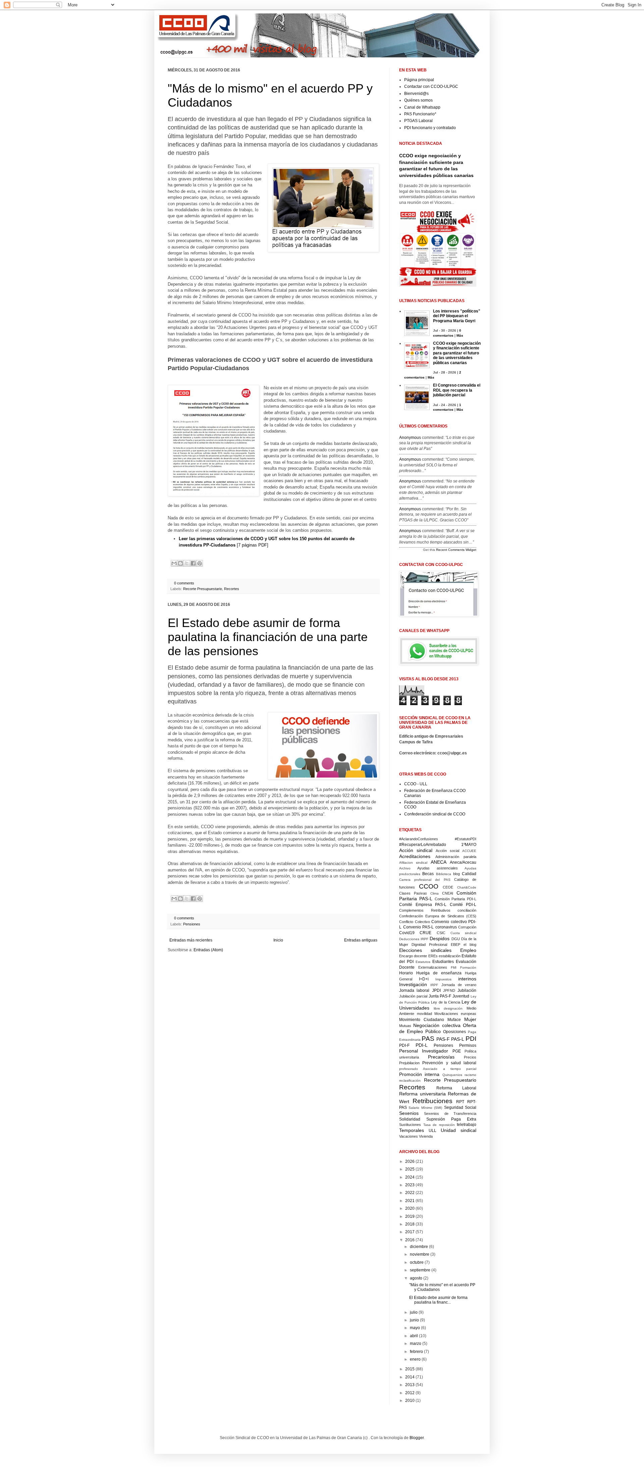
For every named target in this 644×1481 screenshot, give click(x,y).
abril (414, 1335)
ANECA (438, 862)
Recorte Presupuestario (202, 589)
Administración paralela (456, 857)
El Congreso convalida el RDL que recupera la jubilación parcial (456, 390)
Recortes (231, 589)
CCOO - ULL (415, 784)
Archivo (405, 868)
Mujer (470, 1019)
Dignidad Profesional (429, 945)
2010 (410, 1400)
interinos (467, 978)
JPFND (449, 990)
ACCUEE (469, 851)
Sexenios (409, 1113)
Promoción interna (419, 1074)
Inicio (278, 940)
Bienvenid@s (416, 93)
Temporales (411, 1130)
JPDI (436, 990)
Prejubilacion (409, 1063)
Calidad (469, 873)
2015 (410, 1369)
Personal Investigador (423, 1050)
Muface (454, 1019)
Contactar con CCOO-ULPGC (431, 86)
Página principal (419, 79)
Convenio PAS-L (418, 927)
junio (414, 1320)
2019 (410, 1216)
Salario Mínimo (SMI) (425, 1107)
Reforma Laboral (456, 1088)
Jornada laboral (414, 990)
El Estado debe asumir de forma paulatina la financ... (438, 1300)
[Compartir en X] (186, 563)
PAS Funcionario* (420, 114)
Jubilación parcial (413, 996)
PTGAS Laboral (418, 120)
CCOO (428, 886)
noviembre (419, 1254)
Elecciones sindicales (425, 950)
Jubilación (467, 990)
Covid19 (407, 932)
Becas (428, 873)
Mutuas (405, 1026)
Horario (406, 973)
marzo (415, 1343)
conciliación (467, 910)
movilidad (424, 1014)
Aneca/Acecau (463, 862)
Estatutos (423, 962)
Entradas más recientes (190, 940)
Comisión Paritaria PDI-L (456, 899)
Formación (468, 967)
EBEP (455, 945)
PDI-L (422, 1045)
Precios (470, 1057)
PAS (428, 1038)
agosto (416, 1278)
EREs (433, 956)
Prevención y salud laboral (449, 1063)
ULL (432, 1130)
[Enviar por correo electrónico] (174, 563)
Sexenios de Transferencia (450, 1114)
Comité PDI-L (463, 904)
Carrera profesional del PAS (424, 879)
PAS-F (443, 1039)
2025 (410, 1169)
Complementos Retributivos (424, 910)
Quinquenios (452, 1075)
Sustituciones (410, 1125)
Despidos (439, 938)
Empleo (468, 950)
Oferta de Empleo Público (437, 1028)
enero (415, 1359)
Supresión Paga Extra (451, 1119)
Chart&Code (466, 887)
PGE (456, 1051)
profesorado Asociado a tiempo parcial (437, 1069)
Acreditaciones (414, 856)
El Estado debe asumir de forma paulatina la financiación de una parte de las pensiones (268, 637)
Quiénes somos (418, 100)
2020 (410, 1208)
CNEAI (447, 893)
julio (414, 1312)
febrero (416, 1351)
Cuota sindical (463, 933)
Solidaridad (409, 1119)
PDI (471, 1038)
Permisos (467, 1045)
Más (460, 335)
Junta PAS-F (440, 996)
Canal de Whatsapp (422, 107)
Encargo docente (413, 956)
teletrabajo (466, 1124)
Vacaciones (408, 1136)
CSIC (441, 933)
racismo (470, 1075)
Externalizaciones (432, 967)
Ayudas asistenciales (437, 868)
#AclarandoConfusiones (418, 839)
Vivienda (426, 1136)
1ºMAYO (468, 844)
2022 (410, 1192)
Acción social (447, 851)
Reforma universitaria (422, 1093)
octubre (417, 1262)
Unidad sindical (458, 1130)
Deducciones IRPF (413, 939)
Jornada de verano (459, 985)
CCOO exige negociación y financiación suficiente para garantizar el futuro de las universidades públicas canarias (457, 353)
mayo (415, 1327)
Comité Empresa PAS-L (422, 904)
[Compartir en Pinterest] (199, 563)
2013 (410, 1384)
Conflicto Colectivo (414, 922)
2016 (410, 1240)
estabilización (450, 956)
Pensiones (191, 924)
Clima (434, 893)
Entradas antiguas (360, 940)
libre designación (448, 1008)
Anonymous (410, 437)
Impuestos (443, 979)
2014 (410, 1377)
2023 (410, 1185)
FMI (454, 967)
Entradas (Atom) (208, 950)
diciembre (419, 1246)
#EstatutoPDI (465, 839)
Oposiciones (454, 1031)
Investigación (413, 984)
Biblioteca (443, 874)
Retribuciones (432, 1100)
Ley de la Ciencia (445, 1002)
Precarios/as (441, 1057)
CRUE (425, 932)
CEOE (448, 887)
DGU (455, 939)
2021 (410, 1200)
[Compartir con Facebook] (193, 563)
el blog (470, 945)
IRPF (434, 985)
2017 (410, 1232)
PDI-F (404, 1045)
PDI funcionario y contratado (430, 127)
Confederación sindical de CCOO (434, 814)
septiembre (420, 1270)
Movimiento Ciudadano (421, 1019)
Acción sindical (415, 850)
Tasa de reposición (439, 1125)
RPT (460, 1101)
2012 (410, 1392)
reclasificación (410, 1080)
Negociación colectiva (436, 1025)
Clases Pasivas (413, 893)
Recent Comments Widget (456, 550)
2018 (410, 1224)
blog (456, 874)
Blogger (417, 1437)
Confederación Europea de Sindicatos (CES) (437, 916)
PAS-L (457, 1039)
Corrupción (467, 927)
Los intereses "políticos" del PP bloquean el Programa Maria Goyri (456, 316)
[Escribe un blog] (180, 563)
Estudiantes (443, 961)
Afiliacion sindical (413, 862)
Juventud (460, 996)
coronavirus (446, 927)
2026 (410, 1161)
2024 (410, 1177)
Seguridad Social (460, 1107)
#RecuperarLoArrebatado (422, 844)
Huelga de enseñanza (439, 973)
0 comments (184, 583)
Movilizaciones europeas (455, 1014)
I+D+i (424, 979)
